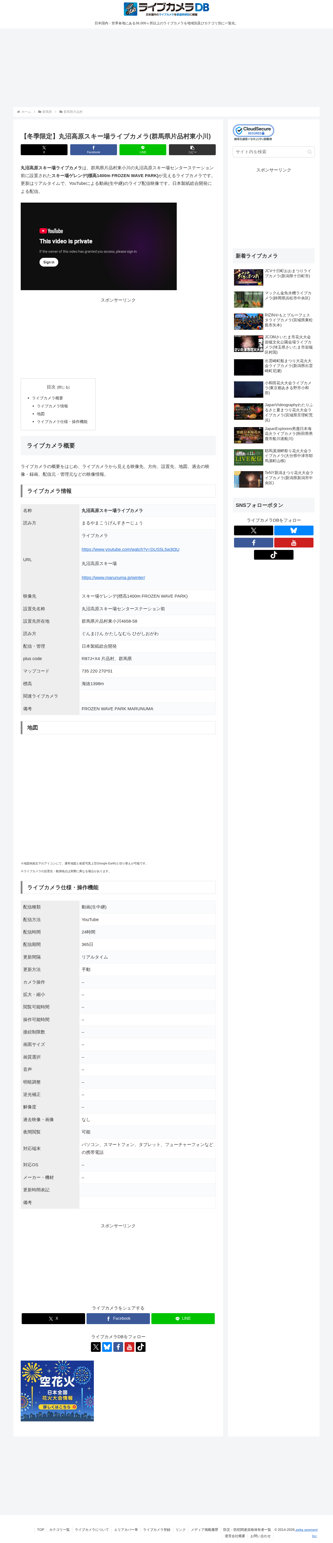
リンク (181, 1530)
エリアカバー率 (126, 1530)
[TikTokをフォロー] (141, 1347)
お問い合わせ (260, 1536)
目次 (51, 387)
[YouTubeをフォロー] (129, 1347)
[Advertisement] (159, 67)
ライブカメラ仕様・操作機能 (62, 421)
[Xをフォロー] (96, 1347)
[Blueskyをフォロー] (107, 1347)
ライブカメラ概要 (47, 398)
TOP (40, 1530)
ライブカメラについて (92, 1530)
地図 (41, 414)
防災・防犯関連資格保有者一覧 (247, 1530)
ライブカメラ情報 (52, 406)
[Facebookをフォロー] (118, 1347)
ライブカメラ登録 (156, 1530)
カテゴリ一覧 (59, 1530)
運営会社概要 (235, 1536)
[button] (192, 149)
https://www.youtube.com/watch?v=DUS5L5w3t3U (130, 549)
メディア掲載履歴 (204, 1530)
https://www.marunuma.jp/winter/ (113, 577)
